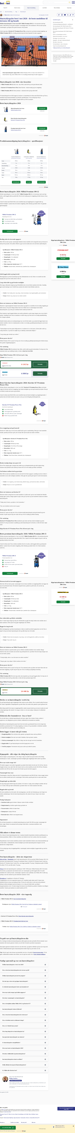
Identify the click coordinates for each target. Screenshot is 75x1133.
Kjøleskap (11, 1117)
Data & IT (6, 1114)
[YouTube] (65, 15)
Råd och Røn (3, 859)
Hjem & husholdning (19, 1114)
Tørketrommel (6, 1117)
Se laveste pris (42, 108)
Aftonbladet (10, 859)
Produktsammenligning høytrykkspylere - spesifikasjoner (63, 24)
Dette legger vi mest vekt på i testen (59, 38)
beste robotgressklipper (39, 954)
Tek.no (1, 868)
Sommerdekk (32, 1117)
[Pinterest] (73, 15)
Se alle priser (42, 110)
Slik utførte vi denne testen (57, 42)
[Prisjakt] (53, 1127)
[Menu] (73, 2)
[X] (67, 15)
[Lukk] (73, 1126)
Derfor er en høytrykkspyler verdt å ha (59, 34)
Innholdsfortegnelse (56, 19)
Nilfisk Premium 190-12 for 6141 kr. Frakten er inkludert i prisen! (26, 904)
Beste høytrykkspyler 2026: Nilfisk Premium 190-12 (62, 26)
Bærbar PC (37, 1117)
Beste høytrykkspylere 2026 (58, 22)
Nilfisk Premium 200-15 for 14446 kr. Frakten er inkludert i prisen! (25, 926)
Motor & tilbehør (32, 1114)
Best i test (4, 1109)
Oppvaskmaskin (17, 1117)
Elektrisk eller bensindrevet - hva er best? (60, 36)
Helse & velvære (12, 1114)
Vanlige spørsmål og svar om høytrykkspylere (61, 47)
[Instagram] (62, 15)
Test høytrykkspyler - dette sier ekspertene (60, 44)
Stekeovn (27, 1117)
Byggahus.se (3, 878)
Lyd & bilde (26, 1114)
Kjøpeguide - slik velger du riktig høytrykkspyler (61, 40)
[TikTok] (70, 15)
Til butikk (63, 258)
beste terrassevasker (38, 952)
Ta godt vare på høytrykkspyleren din (59, 45)
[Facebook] (59, 15)
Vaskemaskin (22, 1117)
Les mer (29, 182)
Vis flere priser (24, 906)
